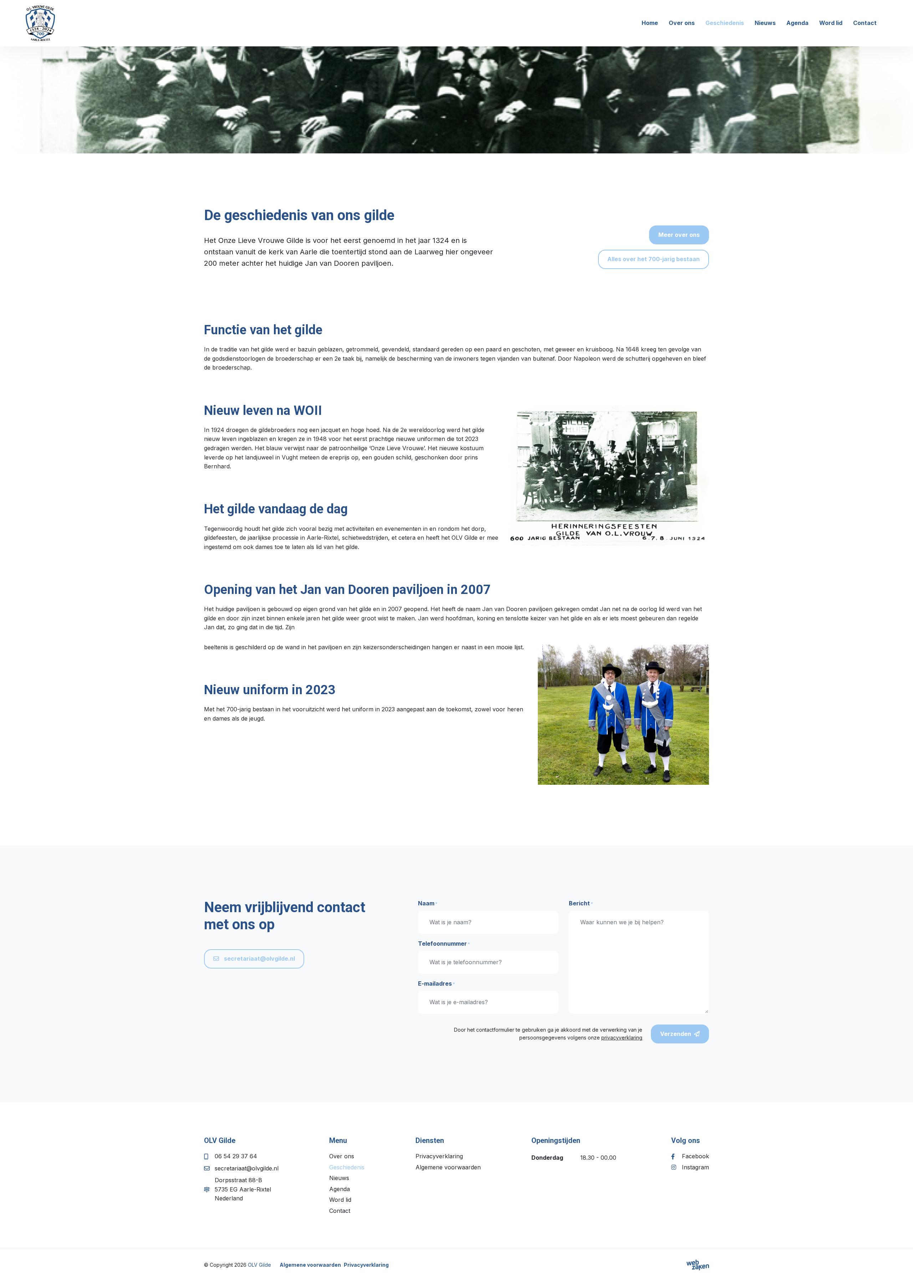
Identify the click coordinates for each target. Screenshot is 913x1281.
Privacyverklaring (439, 1156)
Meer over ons (679, 234)
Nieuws (765, 22)
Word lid (830, 22)
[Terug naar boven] (899, 1267)
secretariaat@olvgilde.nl (259, 958)
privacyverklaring (621, 1038)
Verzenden (675, 1033)
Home (650, 22)
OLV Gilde (259, 1265)
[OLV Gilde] (40, 23)
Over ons (682, 22)
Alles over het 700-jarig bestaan (653, 259)
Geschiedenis (724, 22)
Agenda (797, 22)
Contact (865, 22)
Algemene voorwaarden (448, 1167)
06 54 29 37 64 (236, 1156)
